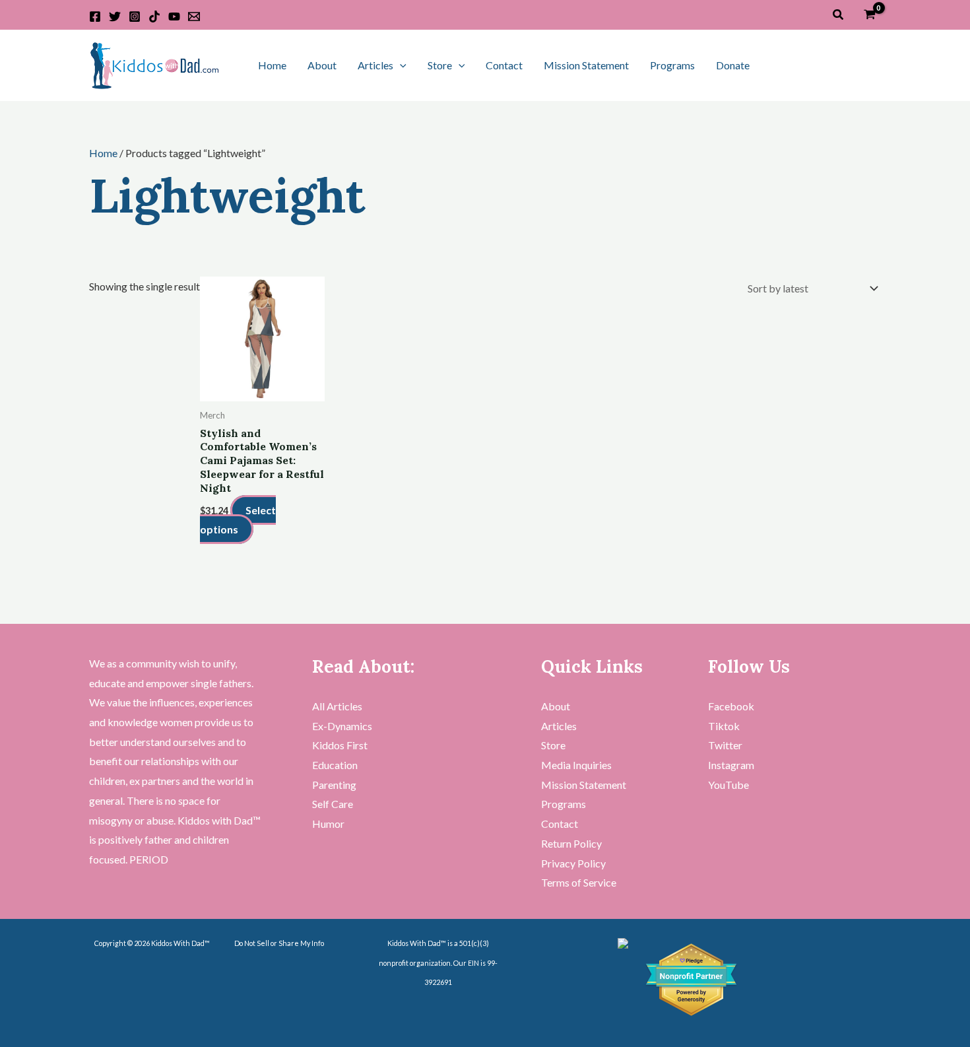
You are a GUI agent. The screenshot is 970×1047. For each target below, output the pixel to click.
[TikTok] (154, 16)
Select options (238, 520)
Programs (672, 65)
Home (272, 65)
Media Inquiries (576, 765)
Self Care (332, 803)
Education (335, 765)
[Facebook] (95, 16)
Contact (504, 65)
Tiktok (724, 726)
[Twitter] (115, 16)
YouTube (728, 784)
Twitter (725, 745)
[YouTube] (174, 16)
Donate (733, 65)
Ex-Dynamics (342, 726)
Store (440, 65)
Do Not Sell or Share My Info (279, 943)
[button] (839, 15)
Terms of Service (578, 882)
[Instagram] (135, 16)
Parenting (334, 784)
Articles (375, 65)
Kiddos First (340, 745)
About (322, 65)
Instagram (731, 765)
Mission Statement (586, 65)
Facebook (731, 706)
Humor (328, 823)
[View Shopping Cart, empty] (869, 15)
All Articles (337, 706)
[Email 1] (194, 16)
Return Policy (571, 843)
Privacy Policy (573, 863)
